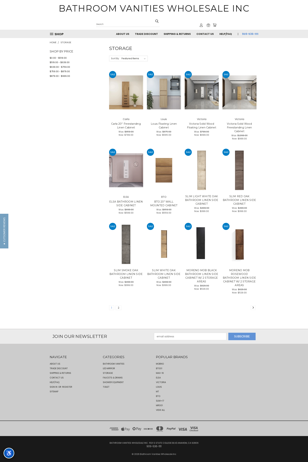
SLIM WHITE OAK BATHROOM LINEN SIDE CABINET (164, 274)
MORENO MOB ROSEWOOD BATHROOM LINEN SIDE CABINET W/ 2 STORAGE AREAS (239, 278)
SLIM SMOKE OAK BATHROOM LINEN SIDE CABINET (126, 274)
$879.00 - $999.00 (60, 76)
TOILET (106, 386)
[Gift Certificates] (208, 25)
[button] (4, 231)
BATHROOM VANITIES (113, 363)
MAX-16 (160, 373)
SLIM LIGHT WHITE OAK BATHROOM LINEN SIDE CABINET (201, 200)
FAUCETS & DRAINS (113, 377)
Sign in (54, 386)
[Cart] (214, 25)
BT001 (159, 368)
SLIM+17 (160, 400)
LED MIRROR (109, 368)
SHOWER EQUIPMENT (113, 382)
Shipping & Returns (177, 34)
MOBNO (160, 363)
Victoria (161, 382)
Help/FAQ (225, 34)
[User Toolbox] (201, 25)
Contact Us (205, 34)
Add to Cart (201, 176)
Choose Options (126, 98)
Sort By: (115, 58)
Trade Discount (146, 34)
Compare (125, 92)
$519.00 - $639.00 (60, 62)
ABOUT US (122, 34)
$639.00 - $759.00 (60, 67)
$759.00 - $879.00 (60, 71)
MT (157, 391)
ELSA (158, 377)
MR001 (159, 405)
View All (160, 409)
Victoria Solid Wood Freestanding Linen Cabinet (239, 127)
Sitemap (54, 391)
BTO (158, 396)
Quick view (126, 85)
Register (67, 386)
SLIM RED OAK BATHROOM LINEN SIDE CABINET (239, 200)
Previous (298, 451)
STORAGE (108, 373)
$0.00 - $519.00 (58, 58)
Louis (159, 386)
